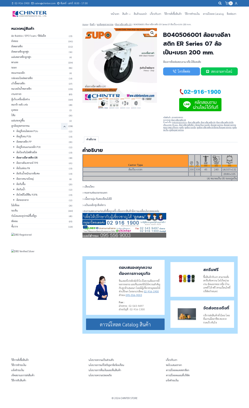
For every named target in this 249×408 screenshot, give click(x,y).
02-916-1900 (151, 291)
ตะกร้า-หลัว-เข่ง (19, 104)
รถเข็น (14, 210)
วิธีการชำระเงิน (192, 13)
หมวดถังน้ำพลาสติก (21, 88)
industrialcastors (179, 122)
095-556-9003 (134, 295)
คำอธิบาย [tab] (91, 139)
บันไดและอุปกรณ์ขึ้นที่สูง (24, 215)
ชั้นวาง (14, 226)
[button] (152, 33)
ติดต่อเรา (231, 13)
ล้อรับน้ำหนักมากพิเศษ (28, 173)
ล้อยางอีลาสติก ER (178, 120)
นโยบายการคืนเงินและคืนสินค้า (105, 370)
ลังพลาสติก (17, 46)
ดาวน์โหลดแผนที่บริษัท (178, 375)
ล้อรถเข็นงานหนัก (202, 125)
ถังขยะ (14, 41)
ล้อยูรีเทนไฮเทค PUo (27, 131)
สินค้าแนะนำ (140, 13)
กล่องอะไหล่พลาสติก (22, 78)
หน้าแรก (115, 13)
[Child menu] (64, 126)
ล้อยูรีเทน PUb (23, 136)
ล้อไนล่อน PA (23, 168)
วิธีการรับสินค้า (18, 380)
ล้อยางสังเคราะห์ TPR (27, 162)
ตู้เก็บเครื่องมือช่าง (20, 99)
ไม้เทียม (15, 205)
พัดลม (14, 221)
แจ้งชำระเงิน (17, 370)
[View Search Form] (220, 3)
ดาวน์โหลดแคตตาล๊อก (177, 370)
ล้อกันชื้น (21, 184)
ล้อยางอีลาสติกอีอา (186, 125)
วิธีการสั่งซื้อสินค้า (173, 13)
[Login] (236, 3)
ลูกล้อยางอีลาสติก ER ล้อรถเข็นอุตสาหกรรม (214, 127)
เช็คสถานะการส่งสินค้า (22, 375)
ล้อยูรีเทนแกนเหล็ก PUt (28, 146)
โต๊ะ (13, 115)
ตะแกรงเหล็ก (18, 72)
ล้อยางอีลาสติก (194, 122)
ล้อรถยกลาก (22, 199)
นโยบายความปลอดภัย (100, 375)
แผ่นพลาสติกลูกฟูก (21, 56)
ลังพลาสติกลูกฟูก (20, 51)
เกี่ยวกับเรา (155, 13)
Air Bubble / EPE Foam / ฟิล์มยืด (28, 35)
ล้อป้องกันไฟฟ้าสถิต (26, 152)
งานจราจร (16, 94)
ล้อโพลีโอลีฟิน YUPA (26, 194)
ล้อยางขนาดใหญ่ (25, 178)
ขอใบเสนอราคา (174, 365)
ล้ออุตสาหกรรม (217, 125)
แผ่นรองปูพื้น (18, 120)
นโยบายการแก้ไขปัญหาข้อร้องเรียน (106, 365)
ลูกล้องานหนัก (190, 127)
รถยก (14, 67)
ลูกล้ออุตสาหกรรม (176, 130)
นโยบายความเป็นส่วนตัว (101, 359)
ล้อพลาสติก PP (24, 141)
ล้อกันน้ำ (20, 189)
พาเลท (14, 62)
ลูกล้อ (181, 127)
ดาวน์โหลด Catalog (213, 13)
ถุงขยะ (14, 109)
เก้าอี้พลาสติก (18, 83)
